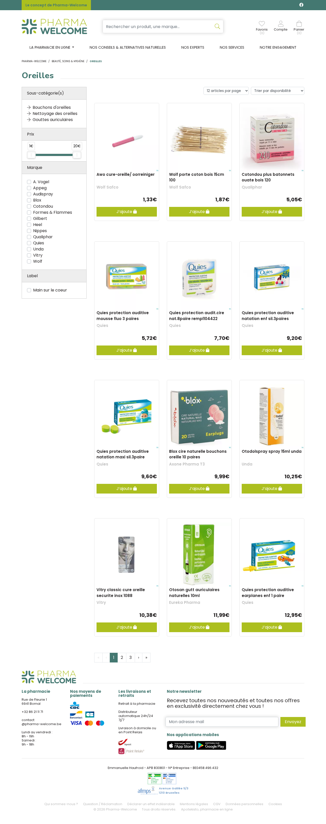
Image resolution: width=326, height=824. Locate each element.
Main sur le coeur (50, 290)
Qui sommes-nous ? (61, 804)
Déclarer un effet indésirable (151, 804)
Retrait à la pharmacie (136, 703)
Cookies (275, 804)
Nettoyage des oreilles (55, 113)
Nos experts (192, 47)
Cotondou (43, 206)
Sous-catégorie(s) (45, 93)
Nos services (232, 47)
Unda (38, 249)
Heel (37, 225)
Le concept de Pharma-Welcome (56, 5)
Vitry (38, 255)
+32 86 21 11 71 (32, 711)
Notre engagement (278, 47)
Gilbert (40, 218)
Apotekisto (207, 809)
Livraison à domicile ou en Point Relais (137, 730)
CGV (217, 804)
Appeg (40, 188)
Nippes (40, 231)
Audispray (43, 194)
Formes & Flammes (52, 212)
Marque (34, 167)
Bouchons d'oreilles (52, 107)
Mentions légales (194, 804)
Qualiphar (43, 237)
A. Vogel (41, 182)
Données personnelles (244, 804)
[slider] (31, 154)
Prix (30, 134)
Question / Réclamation (102, 804)
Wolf (37, 261)
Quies (38, 243)
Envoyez (293, 722)
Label (32, 276)
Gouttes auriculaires (53, 120)
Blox (37, 200)
